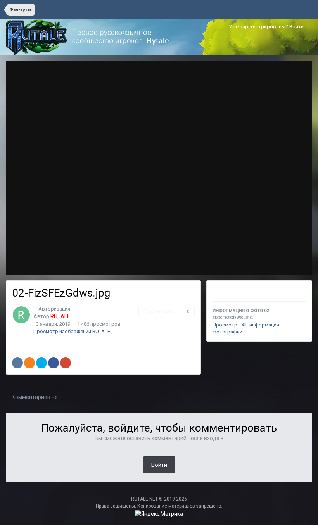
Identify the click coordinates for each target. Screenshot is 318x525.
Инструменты (279, 261)
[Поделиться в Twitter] (41, 362)
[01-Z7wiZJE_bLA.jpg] (297, 168)
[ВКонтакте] (17, 362)
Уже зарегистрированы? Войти (267, 26)
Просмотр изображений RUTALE (71, 331)
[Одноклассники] (29, 362)
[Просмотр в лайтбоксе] (280, 75)
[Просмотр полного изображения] (299, 75)
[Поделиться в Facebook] (53, 362)
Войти (159, 464)
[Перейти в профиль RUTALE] (21, 314)
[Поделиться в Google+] (65, 362)
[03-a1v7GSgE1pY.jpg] (21, 168)
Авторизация (54, 309)
